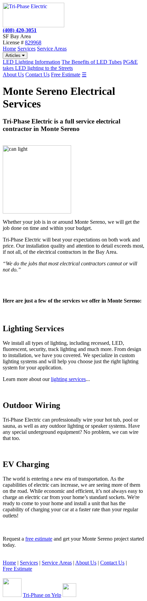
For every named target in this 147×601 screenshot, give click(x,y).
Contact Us (37, 74)
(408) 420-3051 (20, 30)
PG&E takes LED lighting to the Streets (70, 65)
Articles (13, 55)
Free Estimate (65, 74)
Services (26, 49)
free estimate (38, 539)
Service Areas (52, 49)
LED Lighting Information (31, 62)
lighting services (68, 379)
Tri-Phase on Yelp (42, 595)
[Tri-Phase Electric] (33, 25)
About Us (13, 74)
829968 (33, 42)
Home (9, 49)
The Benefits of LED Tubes (92, 62)
